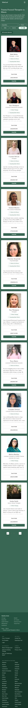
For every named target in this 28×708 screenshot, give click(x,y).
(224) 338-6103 (14, 77)
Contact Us (17, 647)
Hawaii (16, 673)
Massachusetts (18, 683)
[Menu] (24, 2)
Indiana (4, 677)
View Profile (14, 74)
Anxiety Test (17, 638)
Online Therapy (14, 109)
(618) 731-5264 (14, 333)
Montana (4, 689)
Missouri (17, 687)
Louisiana (4, 681)
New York (4, 696)
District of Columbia (6, 670)
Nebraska (17, 689)
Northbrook (4, 625)
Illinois (7, 628)
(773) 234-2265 (14, 231)
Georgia (4, 673)
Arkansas (17, 664)
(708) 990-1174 (14, 282)
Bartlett (15, 618)
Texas (16, 706)
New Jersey (5, 693)
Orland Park (17, 623)
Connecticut (5, 668)
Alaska (16, 662)
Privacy (16, 649)
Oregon (16, 700)
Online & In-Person (14, 58)
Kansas (4, 679)
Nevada (4, 691)
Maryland (4, 683)
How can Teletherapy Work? (7, 654)
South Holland (5, 621)
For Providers (5, 640)
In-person (14, 27)
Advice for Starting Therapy (6, 650)
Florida (16, 670)
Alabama (4, 662)
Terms (20, 649)
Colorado (17, 666)
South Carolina (5, 704)
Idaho (3, 675)
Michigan (4, 685)
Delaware (17, 668)
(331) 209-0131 (14, 430)
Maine (16, 681)
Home (3, 628)
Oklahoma (4, 700)
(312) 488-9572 (14, 521)
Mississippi (4, 687)
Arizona (4, 664)
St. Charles (16, 619)
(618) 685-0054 (14, 128)
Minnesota (17, 685)
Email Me (14, 81)
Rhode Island (18, 702)
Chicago (3, 618)
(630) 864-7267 (14, 180)
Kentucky (17, 679)
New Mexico (18, 693)
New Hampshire (18, 691)
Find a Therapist (6, 638)
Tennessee (4, 706)
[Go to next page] (20, 533)
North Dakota (5, 698)
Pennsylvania (5, 702)
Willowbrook (4, 623)
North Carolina (18, 696)
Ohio (16, 698)
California (4, 666)
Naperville (4, 619)
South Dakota (18, 704)
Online (5, 27)
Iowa (16, 677)
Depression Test (18, 640)
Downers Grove (17, 621)
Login (3, 642)
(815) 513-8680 (14, 476)
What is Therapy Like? (7, 647)
